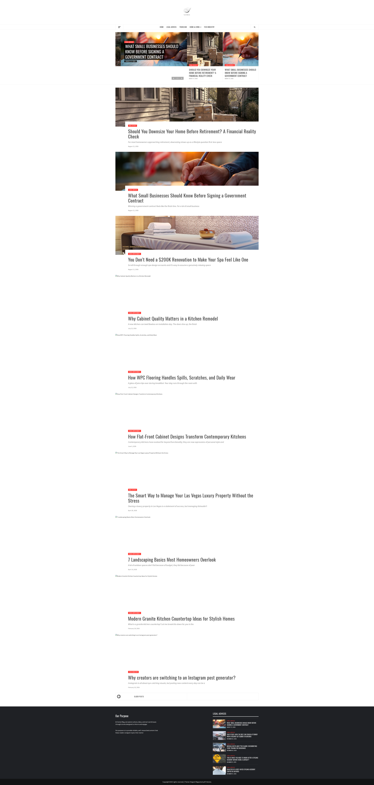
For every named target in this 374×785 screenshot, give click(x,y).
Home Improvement (134, 254)
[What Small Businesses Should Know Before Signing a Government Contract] (241, 49)
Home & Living (195, 27)
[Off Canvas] (119, 27)
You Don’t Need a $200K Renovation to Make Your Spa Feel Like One (188, 259)
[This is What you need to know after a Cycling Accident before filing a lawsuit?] (219, 759)
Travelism (183, 27)
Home (162, 27)
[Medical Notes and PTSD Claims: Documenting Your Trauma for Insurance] (219, 747)
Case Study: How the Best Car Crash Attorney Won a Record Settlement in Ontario (242, 735)
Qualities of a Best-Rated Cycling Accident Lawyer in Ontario (241, 770)
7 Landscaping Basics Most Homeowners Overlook (172, 559)
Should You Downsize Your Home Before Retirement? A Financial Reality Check (202, 72)
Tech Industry (209, 27)
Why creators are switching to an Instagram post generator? (182, 677)
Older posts (139, 696)
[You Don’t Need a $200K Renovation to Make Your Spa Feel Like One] (187, 235)
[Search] (254, 27)
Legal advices (171, 27)
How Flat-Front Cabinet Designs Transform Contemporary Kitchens (187, 436)
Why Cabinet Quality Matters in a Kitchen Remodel (173, 318)
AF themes (207, 782)
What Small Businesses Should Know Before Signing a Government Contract (146, 51)
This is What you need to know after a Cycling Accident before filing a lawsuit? (242, 759)
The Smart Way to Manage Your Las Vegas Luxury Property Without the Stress (190, 498)
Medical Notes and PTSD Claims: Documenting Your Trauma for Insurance (242, 747)
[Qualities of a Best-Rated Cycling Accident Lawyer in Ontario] (219, 770)
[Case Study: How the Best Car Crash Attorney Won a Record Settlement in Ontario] (219, 735)
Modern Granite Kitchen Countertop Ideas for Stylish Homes (181, 618)
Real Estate (193, 65)
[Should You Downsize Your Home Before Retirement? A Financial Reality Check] (205, 49)
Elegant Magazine (196, 782)
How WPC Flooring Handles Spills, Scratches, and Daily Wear (181, 377)
